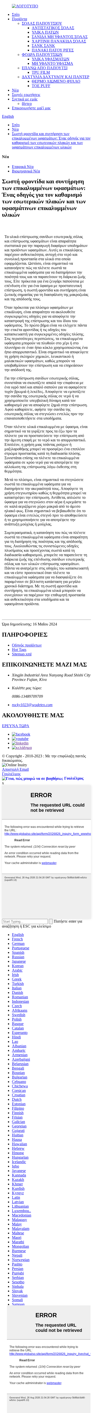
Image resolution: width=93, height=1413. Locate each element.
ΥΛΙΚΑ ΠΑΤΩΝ (45, 32)
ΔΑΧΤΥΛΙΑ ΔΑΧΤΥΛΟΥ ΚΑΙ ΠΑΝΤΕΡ (55, 77)
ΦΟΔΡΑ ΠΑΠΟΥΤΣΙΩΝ (42, 54)
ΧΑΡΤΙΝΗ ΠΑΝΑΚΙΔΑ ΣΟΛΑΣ (59, 41)
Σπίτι (16, 14)
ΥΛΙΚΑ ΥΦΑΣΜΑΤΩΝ (50, 59)
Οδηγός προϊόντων (27, 645)
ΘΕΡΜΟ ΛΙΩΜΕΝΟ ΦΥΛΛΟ (56, 81)
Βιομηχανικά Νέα (26, 171)
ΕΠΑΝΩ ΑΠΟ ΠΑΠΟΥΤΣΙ (44, 68)
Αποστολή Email (15, 769)
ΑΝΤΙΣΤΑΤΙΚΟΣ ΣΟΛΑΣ (53, 28)
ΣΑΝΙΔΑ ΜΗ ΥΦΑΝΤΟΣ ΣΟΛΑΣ (60, 37)
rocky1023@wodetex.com (32, 705)
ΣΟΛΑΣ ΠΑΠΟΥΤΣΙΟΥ (42, 23)
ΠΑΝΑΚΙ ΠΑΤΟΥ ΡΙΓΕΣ (53, 50)
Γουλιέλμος (11, 774)
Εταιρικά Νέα (22, 167)
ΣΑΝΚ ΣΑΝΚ (43, 46)
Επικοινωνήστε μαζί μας (31, 108)
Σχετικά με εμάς (24, 99)
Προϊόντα (19, 19)
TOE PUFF (41, 86)
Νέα (15, 90)
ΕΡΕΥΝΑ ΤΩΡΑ (15, 726)
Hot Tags (19, 649)
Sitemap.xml (21, 654)
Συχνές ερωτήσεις (26, 95)
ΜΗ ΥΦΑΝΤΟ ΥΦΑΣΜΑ (52, 63)
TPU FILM (41, 72)
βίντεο (27, 103)
